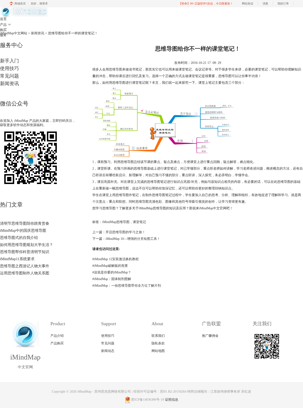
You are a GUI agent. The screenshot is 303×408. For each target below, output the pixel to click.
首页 (3, 19)
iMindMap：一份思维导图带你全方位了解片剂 (126, 285)
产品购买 (57, 343)
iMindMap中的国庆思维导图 (23, 230)
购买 (3, 30)
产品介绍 (57, 336)
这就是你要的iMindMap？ (111, 272)
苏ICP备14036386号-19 (147, 400)
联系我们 (158, 336)
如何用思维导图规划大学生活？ (26, 245)
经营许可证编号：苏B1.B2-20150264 (160, 391)
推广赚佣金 (210, 336)
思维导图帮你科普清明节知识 (24, 252)
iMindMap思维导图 (115, 222)
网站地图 (158, 351)
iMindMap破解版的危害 (110, 266)
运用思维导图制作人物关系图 (24, 273)
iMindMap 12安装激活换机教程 (115, 259)
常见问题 (9, 76)
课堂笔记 (139, 222)
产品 (5, 24)
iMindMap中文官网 (212, 208)
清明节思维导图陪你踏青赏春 (24, 223)
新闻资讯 (9, 83)
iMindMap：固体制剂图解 (111, 279)
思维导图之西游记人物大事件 (24, 266)
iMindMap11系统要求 (17, 259)
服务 (3, 35)
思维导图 (115, 69)
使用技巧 (9, 68)
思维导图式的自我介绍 (19, 238)
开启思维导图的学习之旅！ (125, 232)
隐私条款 (158, 343)
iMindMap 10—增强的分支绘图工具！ (133, 239)
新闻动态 (107, 351)
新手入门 (9, 60)
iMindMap (84, 391)
